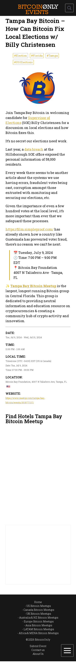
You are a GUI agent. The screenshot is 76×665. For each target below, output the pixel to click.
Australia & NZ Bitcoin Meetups (38, 617)
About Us (38, 654)
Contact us (38, 650)
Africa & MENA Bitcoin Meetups (39, 633)
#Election (20, 55)
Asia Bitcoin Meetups (38, 625)
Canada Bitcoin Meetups (38, 610)
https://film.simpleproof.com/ (29, 229)
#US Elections (23, 62)
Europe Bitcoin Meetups (39, 621)
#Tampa (52, 55)
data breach (33, 149)
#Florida (37, 55)
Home (38, 602)
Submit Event (38, 646)
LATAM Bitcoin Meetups (39, 629)
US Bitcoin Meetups (39, 606)
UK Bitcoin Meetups (39, 613)
